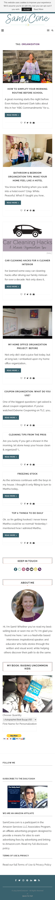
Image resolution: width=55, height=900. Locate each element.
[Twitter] (19, 569)
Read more (12, 115)
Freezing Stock (27, 474)
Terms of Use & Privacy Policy (34, 864)
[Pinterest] (23, 569)
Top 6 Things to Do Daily (27, 513)
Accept (27, 9)
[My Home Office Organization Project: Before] (27, 322)
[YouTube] (31, 569)
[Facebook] (15, 569)
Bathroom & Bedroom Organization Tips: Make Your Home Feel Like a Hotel (27, 177)
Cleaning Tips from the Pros (27, 434)
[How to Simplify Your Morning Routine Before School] (27, 66)
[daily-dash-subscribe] (27, 797)
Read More (38, 9)
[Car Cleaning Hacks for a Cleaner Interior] (27, 238)
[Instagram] (35, 569)
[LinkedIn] (27, 569)
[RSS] (39, 569)
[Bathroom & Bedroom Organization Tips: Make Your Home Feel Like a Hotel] (27, 150)
